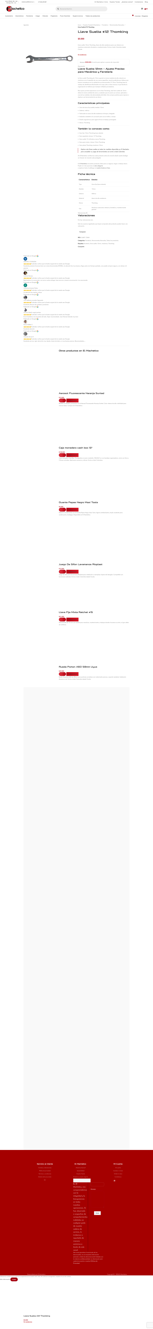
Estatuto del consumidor (44, 1177)
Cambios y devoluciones (44, 1167)
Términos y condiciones (45, 1173)
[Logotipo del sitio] (15, 8)
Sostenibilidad (80, 1170)
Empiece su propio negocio (80, 1177)
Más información (5, 1279)
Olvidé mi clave (118, 1173)
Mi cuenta (118, 1167)
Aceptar (14, 1279)
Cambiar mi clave (118, 1170)
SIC (45, 1180)
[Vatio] (76, 637)
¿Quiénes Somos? (81, 1167)
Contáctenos (118, 1177)
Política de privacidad (45, 1170)
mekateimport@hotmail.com (28, 2)
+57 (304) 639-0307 (42, 2)
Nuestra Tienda (80, 1173)
